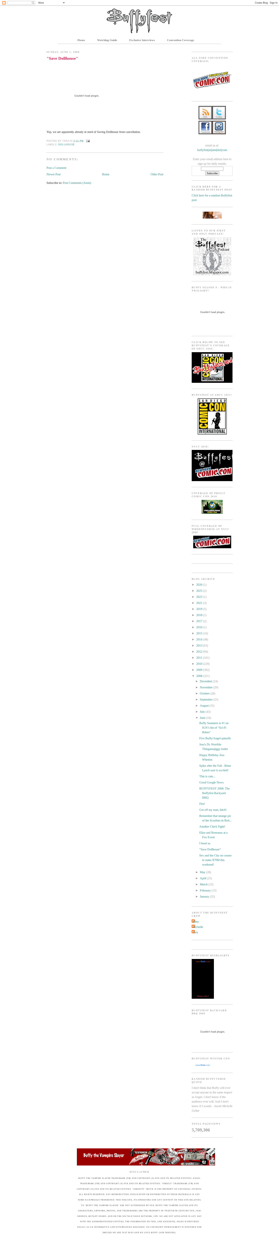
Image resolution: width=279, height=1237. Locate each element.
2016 (199, 627)
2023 (199, 596)
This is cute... (207, 776)
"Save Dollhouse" (62, 58)
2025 (199, 590)
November (206, 687)
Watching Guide (107, 40)
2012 (199, 651)
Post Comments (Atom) (77, 182)
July (203, 711)
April (203, 878)
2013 (199, 645)
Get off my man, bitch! (213, 809)
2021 (199, 603)
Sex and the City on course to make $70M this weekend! (215, 860)
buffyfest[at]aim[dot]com (212, 150)
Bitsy (196, 921)
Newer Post (53, 174)
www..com (203, 961)
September (206, 699)
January (205, 896)
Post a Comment (56, 167)
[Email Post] (87, 140)
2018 (199, 615)
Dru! (202, 803)
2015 (199, 633)
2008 (199, 676)
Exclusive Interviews (142, 40)
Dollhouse (66, 144)
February (205, 890)
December (206, 681)
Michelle (198, 927)
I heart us (204, 843)
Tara (195, 932)
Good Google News (211, 782)
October (205, 693)
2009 (199, 669)
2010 (199, 663)
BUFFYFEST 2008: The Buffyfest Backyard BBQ (214, 793)
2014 (199, 639)
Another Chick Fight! (212, 826)
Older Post (157, 174)
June (203, 717)
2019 (199, 609)
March (204, 884)
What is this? (203, 996)
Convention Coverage (180, 40)
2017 (199, 621)
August (204, 705)
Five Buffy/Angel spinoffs (215, 738)
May (203, 872)
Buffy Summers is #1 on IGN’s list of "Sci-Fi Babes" (214, 727)
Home (81, 40)
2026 (199, 584)
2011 (199, 657)
